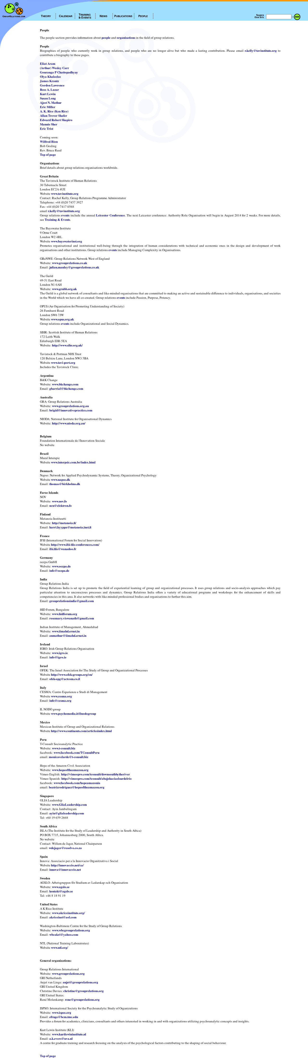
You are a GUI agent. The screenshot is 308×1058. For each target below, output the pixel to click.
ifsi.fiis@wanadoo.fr (62, 548)
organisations (126, 37)
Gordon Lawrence (52, 85)
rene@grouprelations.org (82, 999)
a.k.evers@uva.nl (61, 1038)
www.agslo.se (61, 886)
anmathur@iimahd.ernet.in (67, 635)
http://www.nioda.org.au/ (68, 423)
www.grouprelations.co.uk (69, 262)
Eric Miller (47, 106)
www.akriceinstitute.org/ (68, 912)
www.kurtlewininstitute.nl (69, 1034)
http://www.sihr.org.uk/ (67, 345)
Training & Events (57, 219)
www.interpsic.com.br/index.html (73, 462)
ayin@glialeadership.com (66, 813)
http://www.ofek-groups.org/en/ (72, 674)
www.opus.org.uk (62, 319)
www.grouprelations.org (68, 973)
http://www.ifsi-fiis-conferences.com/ (75, 544)
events (65, 215)
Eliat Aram (47, 63)
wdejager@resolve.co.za (65, 847)
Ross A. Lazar (49, 89)
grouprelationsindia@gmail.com (71, 600)
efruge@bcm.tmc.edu (63, 1016)
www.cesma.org (61, 696)
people (106, 37)
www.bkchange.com (65, 384)
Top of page (48, 154)
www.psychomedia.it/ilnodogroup (73, 713)
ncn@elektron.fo (60, 505)
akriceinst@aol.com (63, 917)
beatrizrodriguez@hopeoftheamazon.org (76, 787)
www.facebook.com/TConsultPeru (76, 752)
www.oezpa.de (61, 566)
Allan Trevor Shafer (53, 115)
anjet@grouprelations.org (80, 982)
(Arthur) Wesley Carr (54, 67)
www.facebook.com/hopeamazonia (77, 782)
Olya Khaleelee (50, 76)
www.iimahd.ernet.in (66, 631)
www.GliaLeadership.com (69, 804)
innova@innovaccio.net (65, 869)
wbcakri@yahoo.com (63, 934)
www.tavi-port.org (63, 362)
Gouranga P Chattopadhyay (59, 72)
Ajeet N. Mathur (51, 102)
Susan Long (48, 98)
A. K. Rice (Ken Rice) (54, 111)
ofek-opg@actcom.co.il (64, 678)
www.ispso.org (61, 1012)
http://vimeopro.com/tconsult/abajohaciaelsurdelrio (96, 778)
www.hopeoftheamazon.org (70, 769)
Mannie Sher (48, 124)
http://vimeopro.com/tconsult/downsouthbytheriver (95, 774)
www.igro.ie (60, 652)
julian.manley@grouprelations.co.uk (74, 267)
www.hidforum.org (64, 613)
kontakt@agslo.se (61, 891)
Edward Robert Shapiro (56, 119)
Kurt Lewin (48, 93)
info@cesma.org (60, 700)
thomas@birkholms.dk (64, 483)
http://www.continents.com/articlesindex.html (81, 730)
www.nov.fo (59, 501)
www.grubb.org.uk (64, 288)
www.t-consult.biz (63, 748)
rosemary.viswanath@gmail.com (71, 618)
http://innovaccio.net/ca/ (67, 865)
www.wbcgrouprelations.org (71, 930)
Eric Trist (46, 128)
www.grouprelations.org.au (70, 405)
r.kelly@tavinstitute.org (261, 50)
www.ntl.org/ (59, 947)
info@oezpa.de (59, 570)
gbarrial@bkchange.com (66, 388)
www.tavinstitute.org (64, 193)
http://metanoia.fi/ (64, 522)
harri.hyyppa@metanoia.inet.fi (70, 527)
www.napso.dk (60, 479)
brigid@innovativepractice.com (70, 410)
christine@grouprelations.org (83, 990)
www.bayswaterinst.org (66, 241)
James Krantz (49, 80)
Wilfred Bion (49, 141)
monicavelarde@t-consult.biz (68, 756)
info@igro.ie (57, 657)
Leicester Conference (110, 215)
